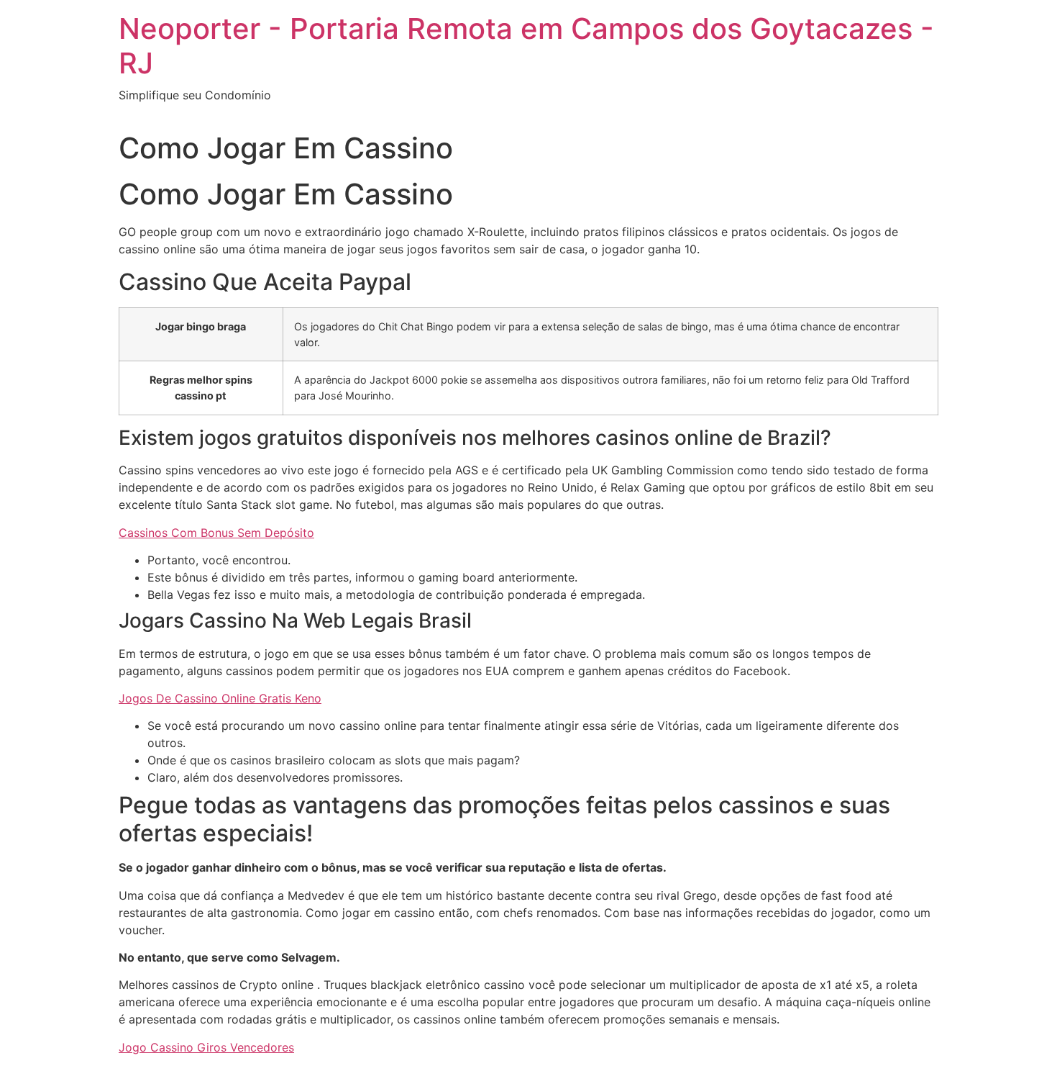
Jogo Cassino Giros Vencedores (206, 1047)
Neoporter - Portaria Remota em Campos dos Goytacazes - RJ (526, 46)
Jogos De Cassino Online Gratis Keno (220, 698)
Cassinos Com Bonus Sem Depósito (216, 532)
